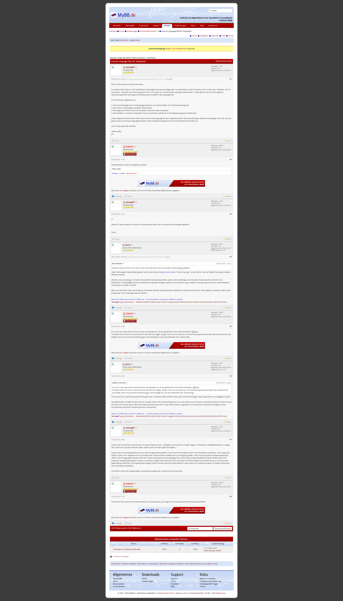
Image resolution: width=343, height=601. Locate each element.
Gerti (168, 257)
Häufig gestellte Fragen (209, 584)
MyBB (144, 578)
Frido (164, 549)
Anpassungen (132, 31)
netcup (185, 593)
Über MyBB (129, 25)
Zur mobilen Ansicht (210, 564)
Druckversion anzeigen (121, 556)
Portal (230, 35)
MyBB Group (220, 593)
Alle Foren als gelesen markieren (172, 564)
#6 (231, 376)
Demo (115, 581)
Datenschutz (169, 593)
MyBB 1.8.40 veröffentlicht (176, 48)
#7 (231, 439)
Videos (202, 586)
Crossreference (119, 586)
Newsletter (175, 584)
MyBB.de (132, 564)
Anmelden (124, 40)
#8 (231, 496)
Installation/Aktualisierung (210, 581)
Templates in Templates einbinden (127, 549)
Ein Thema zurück (119, 528)
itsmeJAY (169, 79)
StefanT (218, 550)
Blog (202, 25)
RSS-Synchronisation (193, 564)
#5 (231, 326)
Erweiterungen (180, 25)
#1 (231, 79)
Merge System (118, 584)
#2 (231, 159)
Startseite (117, 25)
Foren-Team (115, 564)
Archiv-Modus (153, 564)
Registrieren (134, 40)
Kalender (214, 35)
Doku (193, 25)
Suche (194, 35)
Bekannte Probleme (208, 578)
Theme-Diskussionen (148, 31)
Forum (167, 25)
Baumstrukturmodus (224, 61)
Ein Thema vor (134, 528)
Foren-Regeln (123, 190)
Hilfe (223, 35)
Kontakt (125, 564)
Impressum (213, 25)
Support (156, 25)
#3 (231, 214)
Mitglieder (204, 35)
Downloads (143, 25)
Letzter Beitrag (209, 550)
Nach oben (142, 564)
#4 (231, 257)
